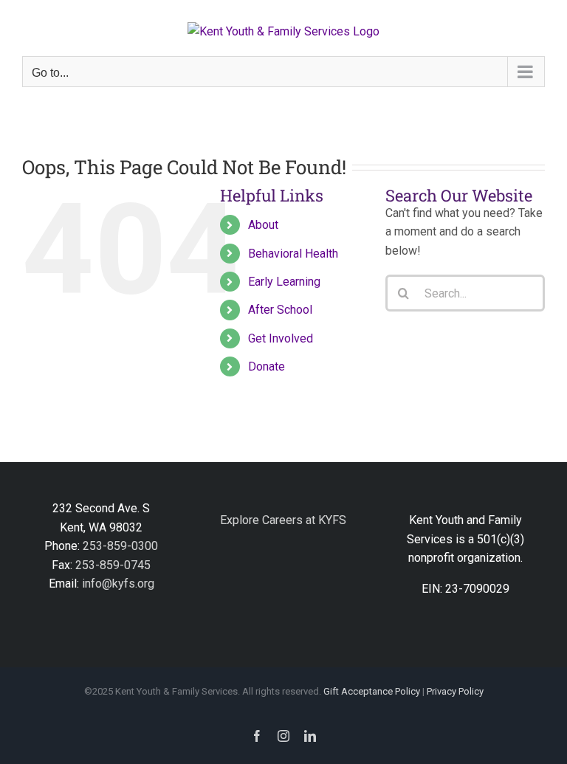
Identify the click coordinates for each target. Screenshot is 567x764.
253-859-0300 (120, 546)
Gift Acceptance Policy (371, 691)
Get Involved (280, 338)
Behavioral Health (293, 254)
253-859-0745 (113, 565)
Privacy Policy (455, 691)
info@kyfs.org (118, 584)
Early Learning (284, 282)
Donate (266, 366)
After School (280, 310)
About (263, 225)
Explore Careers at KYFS (283, 520)
